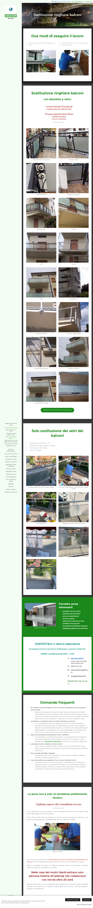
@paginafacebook (78, 676)
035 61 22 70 (89, 1)
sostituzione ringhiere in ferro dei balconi (75, 628)
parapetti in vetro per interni (71, 613)
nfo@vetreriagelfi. (78, 670)
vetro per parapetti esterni (70, 616)
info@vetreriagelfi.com (78, 1)
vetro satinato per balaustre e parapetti (74, 626)
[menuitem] (10, 424)
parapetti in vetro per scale (70, 623)
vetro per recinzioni (68, 618)
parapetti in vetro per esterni (71, 611)
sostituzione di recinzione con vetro (73, 621)
